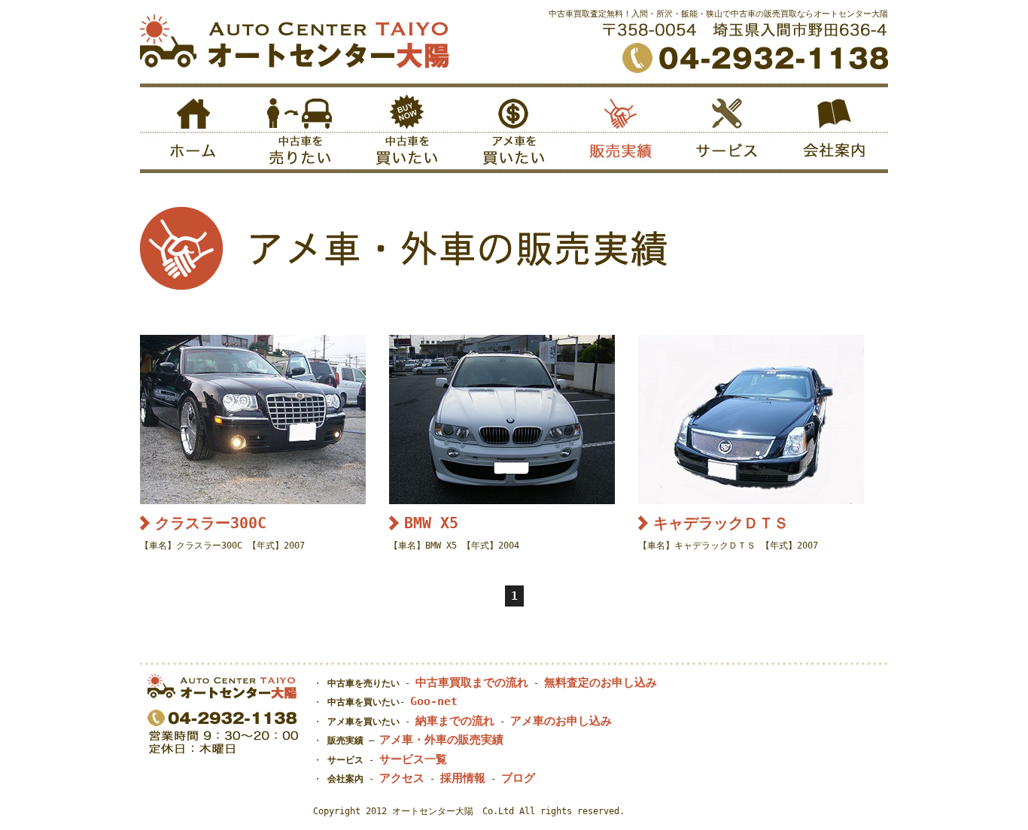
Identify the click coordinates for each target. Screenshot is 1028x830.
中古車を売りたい (300, 131)
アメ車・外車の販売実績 (441, 739)
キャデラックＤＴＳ (721, 523)
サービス (727, 131)
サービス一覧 (413, 759)
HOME (193, 131)
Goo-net (434, 701)
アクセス (401, 778)
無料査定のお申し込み (600, 682)
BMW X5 (431, 523)
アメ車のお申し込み (561, 721)
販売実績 (620, 131)
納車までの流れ (454, 721)
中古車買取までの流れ (471, 682)
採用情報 (462, 778)
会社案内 (834, 131)
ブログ (518, 778)
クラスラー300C (210, 523)
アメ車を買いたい (514, 131)
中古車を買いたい (407, 131)
